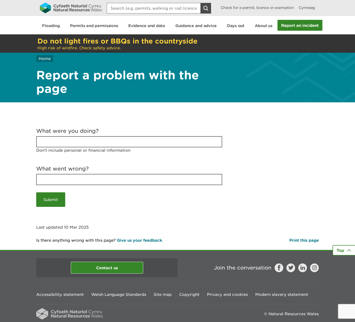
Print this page (304, 240)
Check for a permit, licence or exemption (257, 7)
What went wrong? (62, 168)
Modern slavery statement (281, 294)
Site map (163, 294)
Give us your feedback (139, 240)
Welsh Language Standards (118, 294)
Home (45, 58)
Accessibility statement (60, 294)
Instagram (314, 267)
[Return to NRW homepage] (71, 7)
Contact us (107, 267)
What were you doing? (67, 130)
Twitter (290, 267)
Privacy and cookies (227, 294)
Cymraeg (307, 7)
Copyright (189, 294)
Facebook (279, 267)
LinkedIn (302, 267)
